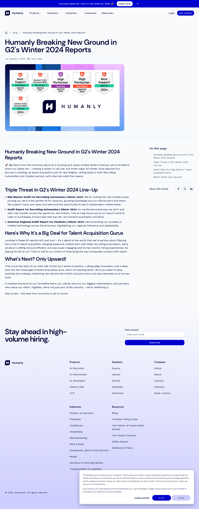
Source (116, 368)
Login (172, 13)
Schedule (117, 386)
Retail (73, 456)
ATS (72, 393)
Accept (161, 498)
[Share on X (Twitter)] (184, 188)
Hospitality (76, 431)
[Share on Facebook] (178, 188)
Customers (90, 13)
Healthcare (76, 425)
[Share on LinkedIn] (191, 188)
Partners (159, 386)
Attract (116, 374)
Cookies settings (141, 498)
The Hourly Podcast (124, 435)
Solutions (52, 13)
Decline (181, 498)
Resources (107, 13)
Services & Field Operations (86, 462)
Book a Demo (162, 393)
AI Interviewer (78, 374)
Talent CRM (77, 386)
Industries (71, 13)
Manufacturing (78, 437)
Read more (125, 3)
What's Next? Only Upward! (167, 177)
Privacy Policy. (100, 484)
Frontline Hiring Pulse (125, 419)
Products (34, 13)
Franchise (75, 419)
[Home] (6, 32)
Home (158, 368)
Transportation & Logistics (85, 469)
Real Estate (77, 444)
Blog (15, 32)
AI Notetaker (77, 380)
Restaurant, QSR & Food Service (89, 450)
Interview (117, 393)
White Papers (120, 441)
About (158, 374)
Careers (159, 380)
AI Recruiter (77, 368)
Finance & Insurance (82, 413)
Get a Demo (185, 13)
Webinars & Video (122, 447)
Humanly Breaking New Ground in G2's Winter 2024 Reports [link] (54, 32)
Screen (116, 380)
